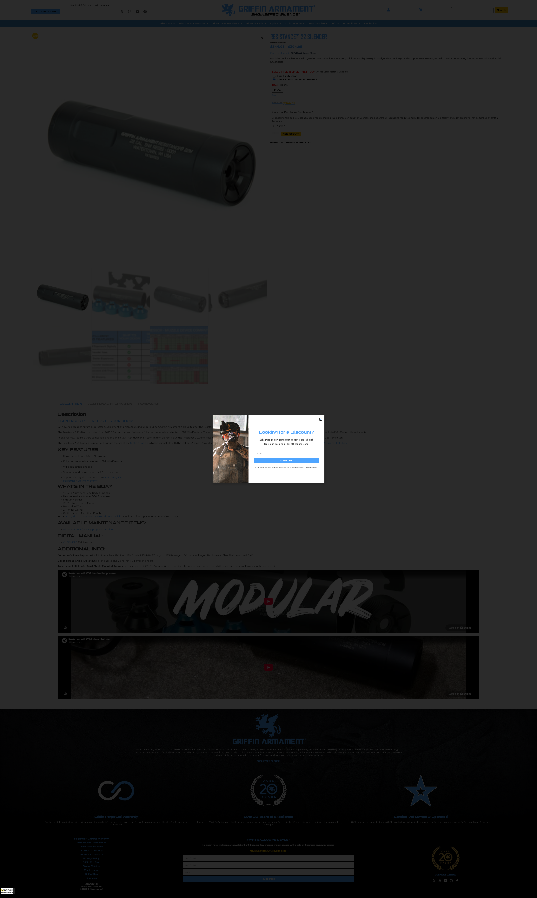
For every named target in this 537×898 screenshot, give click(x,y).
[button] (8, 891)
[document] (268, 449)
